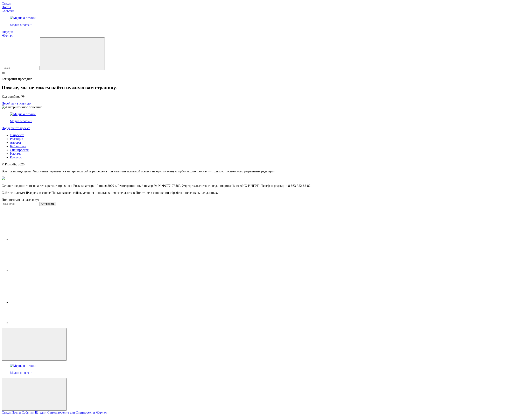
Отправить (48, 203)
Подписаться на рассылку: (20, 199)
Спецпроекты (19, 150)
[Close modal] (34, 344)
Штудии (7, 32)
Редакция (16, 139)
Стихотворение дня (61, 412)
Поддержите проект (16, 128)
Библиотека (18, 146)
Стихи (6, 3)
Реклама (15, 153)
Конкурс (16, 157)
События (8, 11)
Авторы (15, 142)
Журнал (7, 35)
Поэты (6, 7)
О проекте (17, 135)
